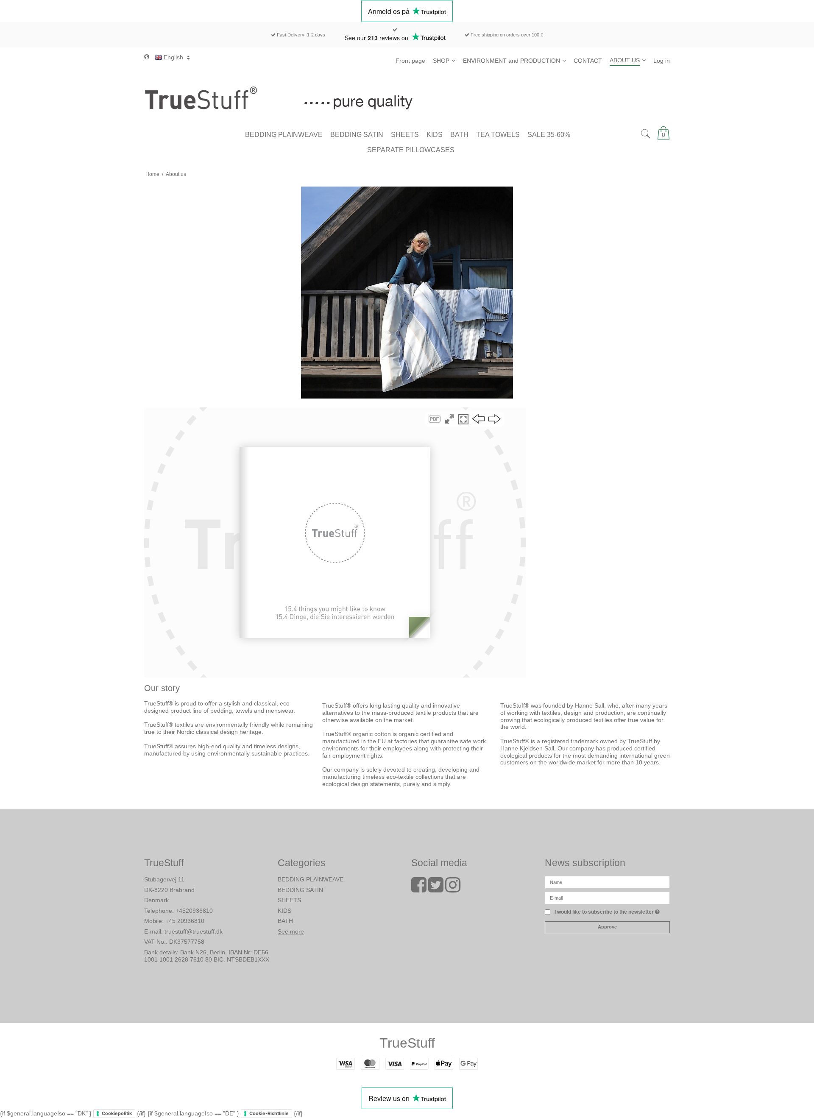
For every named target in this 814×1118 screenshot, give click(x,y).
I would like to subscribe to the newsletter (607, 912)
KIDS (284, 910)
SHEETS (289, 900)
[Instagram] (452, 889)
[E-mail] (607, 897)
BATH (285, 920)
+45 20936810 (184, 920)
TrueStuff (407, 1043)
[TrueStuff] (407, 97)
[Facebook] (419, 889)
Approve (607, 926)
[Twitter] (435, 889)
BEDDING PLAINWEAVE (310, 879)
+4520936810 (194, 910)
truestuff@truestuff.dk (193, 931)
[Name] (607, 881)
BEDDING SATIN (300, 890)
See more (291, 931)
